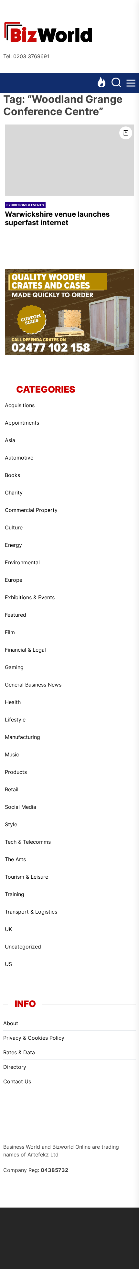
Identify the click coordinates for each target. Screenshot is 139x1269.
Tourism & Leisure (26, 876)
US (8, 964)
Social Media (20, 807)
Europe (13, 580)
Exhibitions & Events (25, 205)
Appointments (22, 422)
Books (12, 475)
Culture (14, 527)
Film (10, 632)
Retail (11, 789)
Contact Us (17, 1081)
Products (16, 772)
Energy (13, 545)
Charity (14, 492)
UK (8, 929)
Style (11, 824)
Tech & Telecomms (28, 842)
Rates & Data (19, 1052)
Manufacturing (22, 737)
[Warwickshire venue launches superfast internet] (69, 160)
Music (12, 754)
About (10, 1023)
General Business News (33, 684)
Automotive (19, 457)
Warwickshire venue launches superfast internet (57, 218)
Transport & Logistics (31, 911)
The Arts (15, 859)
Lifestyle (15, 719)
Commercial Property (31, 510)
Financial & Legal (25, 649)
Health (13, 702)
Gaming (14, 667)
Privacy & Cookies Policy (33, 1038)
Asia (10, 440)
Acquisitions (20, 405)
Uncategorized (23, 946)
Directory (14, 1067)
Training (14, 894)
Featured (15, 615)
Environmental (22, 562)
